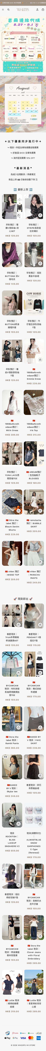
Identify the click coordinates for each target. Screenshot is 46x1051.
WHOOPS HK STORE (26, 1045)
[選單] (3, 9)
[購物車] (43, 9)
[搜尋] (8, 9)
